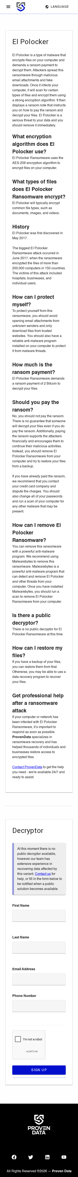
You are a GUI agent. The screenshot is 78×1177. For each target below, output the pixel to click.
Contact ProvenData (27, 767)
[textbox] (39, 916)
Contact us (43, 874)
